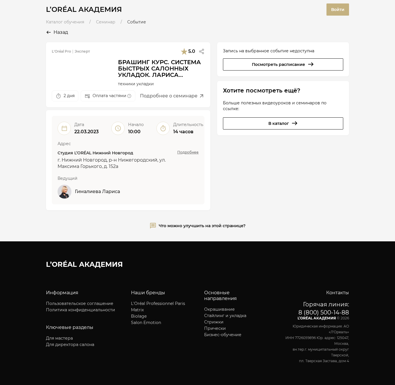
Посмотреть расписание (278, 64)
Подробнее (188, 152)
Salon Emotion (146, 322)
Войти (337, 9)
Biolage (139, 316)
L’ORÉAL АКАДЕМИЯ (84, 9)
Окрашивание (219, 309)
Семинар (105, 22)
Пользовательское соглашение (79, 303)
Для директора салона (70, 344)
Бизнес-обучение (222, 334)
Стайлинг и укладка (225, 315)
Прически (215, 328)
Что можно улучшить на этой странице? (202, 225)
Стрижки (214, 322)
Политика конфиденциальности (80, 309)
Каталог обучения (65, 22)
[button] (201, 51)
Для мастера (59, 338)
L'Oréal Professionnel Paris (158, 303)
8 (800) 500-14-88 (323, 312)
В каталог (278, 123)
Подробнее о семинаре (169, 96)
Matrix (137, 309)
